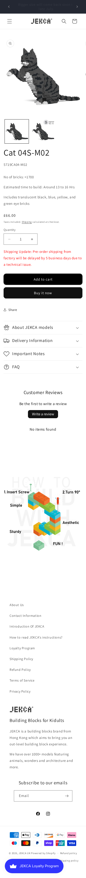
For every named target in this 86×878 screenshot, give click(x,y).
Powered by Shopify (43, 853)
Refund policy (68, 853)
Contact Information (25, 615)
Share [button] (12, 310)
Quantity (10, 230)
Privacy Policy (20, 691)
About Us (17, 605)
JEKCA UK (25, 853)
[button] (9, 21)
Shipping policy (69, 860)
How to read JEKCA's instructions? (36, 637)
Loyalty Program (22, 648)
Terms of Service (22, 680)
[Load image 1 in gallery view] (17, 131)
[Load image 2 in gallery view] (43, 131)
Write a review (43, 414)
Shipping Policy (21, 659)
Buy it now (43, 293)
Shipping (27, 221)
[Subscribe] (67, 796)
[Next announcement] (77, 6)
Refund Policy (20, 669)
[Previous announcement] (9, 6)
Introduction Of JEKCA (27, 626)
